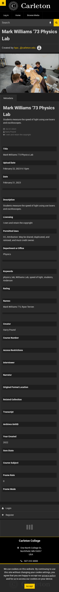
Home (17, 15)
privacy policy (49, 575)
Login (8, 508)
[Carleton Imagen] (29, 6)
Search (56, 22)
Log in (6, 15)
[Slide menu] (3, 3)
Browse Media (33, 15)
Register (9, 514)
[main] (29, 281)
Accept (29, 586)
